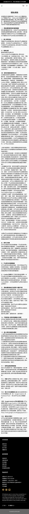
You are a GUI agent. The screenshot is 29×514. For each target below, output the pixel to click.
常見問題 (4, 462)
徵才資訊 (4, 448)
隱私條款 (4, 464)
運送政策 (4, 458)
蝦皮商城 (4, 484)
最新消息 (4, 444)
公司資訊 (4, 446)
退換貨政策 (5, 460)
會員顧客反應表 (6, 468)
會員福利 (4, 466)
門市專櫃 (4, 486)
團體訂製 (4, 449)
